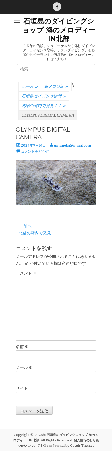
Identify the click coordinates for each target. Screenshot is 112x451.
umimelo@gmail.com (72, 145)
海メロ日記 (56, 86)
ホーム (30, 86)
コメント (26, 273)
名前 (22, 346)
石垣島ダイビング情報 (44, 96)
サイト (22, 388)
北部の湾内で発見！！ (44, 105)
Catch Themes (82, 446)
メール (24, 367)
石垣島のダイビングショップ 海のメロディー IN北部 (62, 30)
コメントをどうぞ (35, 151)
